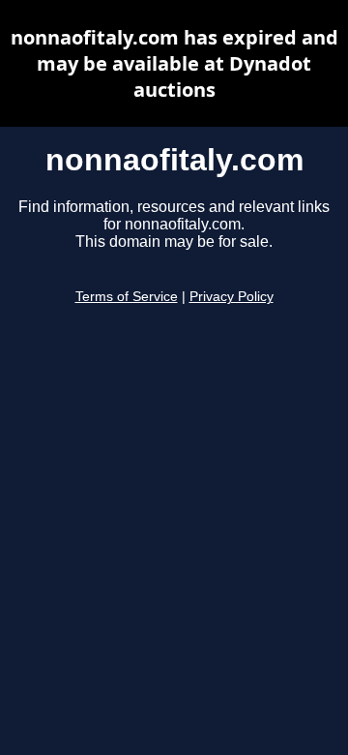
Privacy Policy (231, 296)
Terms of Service (126, 296)
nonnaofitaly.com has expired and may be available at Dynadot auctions (174, 63)
